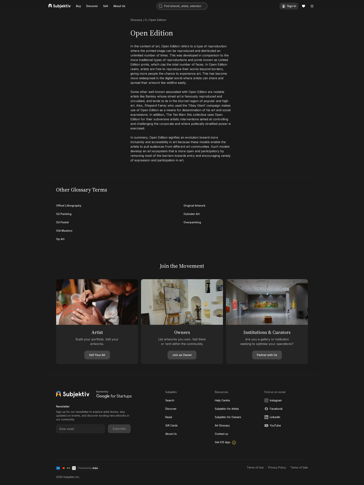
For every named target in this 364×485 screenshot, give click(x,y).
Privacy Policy (277, 467)
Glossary (136, 19)
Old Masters (64, 230)
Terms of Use (255, 467)
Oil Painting (63, 214)
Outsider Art (192, 214)
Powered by (85, 468)
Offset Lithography (68, 205)
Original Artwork (194, 205)
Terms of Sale (299, 467)
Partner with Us (267, 355)
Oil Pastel (62, 222)
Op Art (60, 239)
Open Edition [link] (157, 19)
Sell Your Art (97, 355)
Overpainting (192, 222)
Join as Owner (182, 355)
